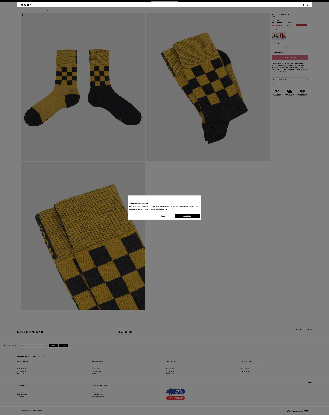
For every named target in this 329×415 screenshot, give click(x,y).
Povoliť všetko (187, 216)
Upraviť (163, 216)
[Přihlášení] (303, 5)
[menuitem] (45, 4)
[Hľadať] (300, 5)
